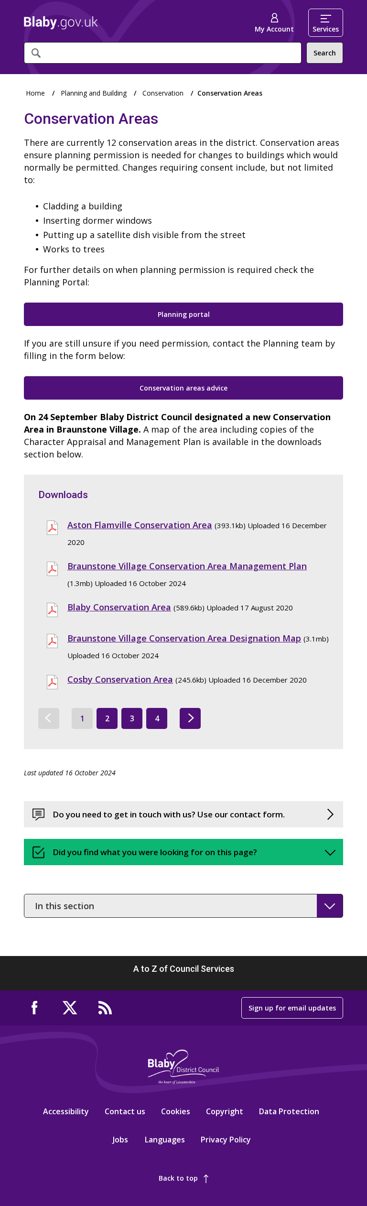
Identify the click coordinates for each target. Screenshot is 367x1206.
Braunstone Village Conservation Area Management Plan (187, 566)
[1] (48, 718)
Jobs (120, 1139)
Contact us (125, 1111)
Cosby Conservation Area (120, 679)
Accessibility (66, 1111)
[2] (190, 718)
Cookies (175, 1111)
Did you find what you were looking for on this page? (155, 852)
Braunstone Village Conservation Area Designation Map (184, 638)
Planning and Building (94, 93)
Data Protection (289, 1111)
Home (61, 23)
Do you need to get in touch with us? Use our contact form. (169, 814)
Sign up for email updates (292, 1007)
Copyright (224, 1111)
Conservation (163, 93)
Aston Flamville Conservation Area (139, 525)
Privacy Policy (226, 1139)
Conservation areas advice (183, 387)
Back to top (178, 1178)
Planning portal (184, 314)
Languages (165, 1139)
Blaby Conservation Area (119, 607)
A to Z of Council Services (183, 969)
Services (326, 28)
